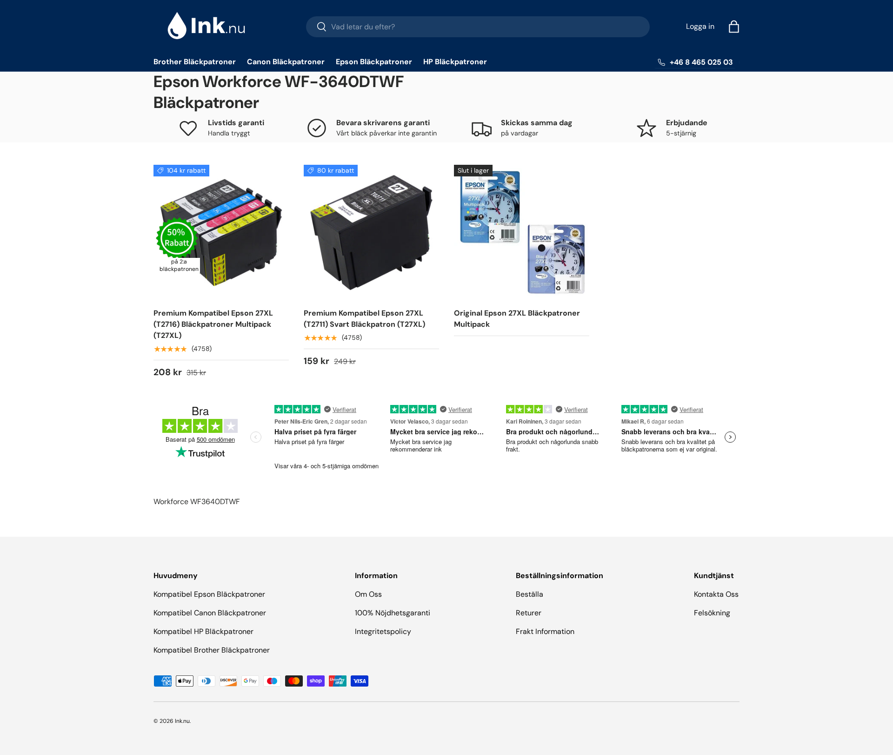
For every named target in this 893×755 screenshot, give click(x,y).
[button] (734, 26)
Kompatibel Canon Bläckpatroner (209, 613)
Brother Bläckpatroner (194, 62)
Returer (528, 613)
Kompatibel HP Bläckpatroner (203, 631)
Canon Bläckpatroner (286, 62)
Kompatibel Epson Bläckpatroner (209, 594)
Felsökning (712, 613)
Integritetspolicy (383, 631)
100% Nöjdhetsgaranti (392, 613)
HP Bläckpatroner (455, 62)
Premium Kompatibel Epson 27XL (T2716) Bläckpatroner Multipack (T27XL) (213, 324)
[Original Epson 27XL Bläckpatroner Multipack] (521, 232)
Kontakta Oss (716, 594)
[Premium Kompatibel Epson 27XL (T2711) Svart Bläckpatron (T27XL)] (371, 232)
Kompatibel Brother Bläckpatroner (211, 650)
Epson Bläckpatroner (374, 62)
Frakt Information (545, 631)
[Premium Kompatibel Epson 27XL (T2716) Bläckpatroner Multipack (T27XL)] (221, 232)
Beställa (529, 594)
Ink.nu (182, 721)
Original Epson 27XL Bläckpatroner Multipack (517, 318)
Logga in (700, 26)
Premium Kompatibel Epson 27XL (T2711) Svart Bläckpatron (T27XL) (364, 318)
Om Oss (368, 594)
